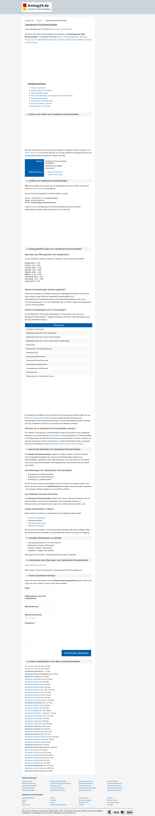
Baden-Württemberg (28, 798)
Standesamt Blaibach (33, 763)
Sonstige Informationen (39, 98)
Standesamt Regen (32, 682)
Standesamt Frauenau (33, 752)
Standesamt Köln (27, 781)
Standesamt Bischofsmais (34, 679)
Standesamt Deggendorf (37, 518)
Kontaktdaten (55, 435)
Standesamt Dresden (85, 786)
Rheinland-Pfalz (84, 802)
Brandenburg (26, 805)
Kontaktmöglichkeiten (71, 37)
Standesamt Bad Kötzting (34, 755)
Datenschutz (44, 811)
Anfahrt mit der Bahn (54, 174)
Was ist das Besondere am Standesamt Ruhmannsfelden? (52, 96)
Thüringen (110, 805)
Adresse (60, 37)
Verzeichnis (92, 811)
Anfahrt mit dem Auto (55, 172)
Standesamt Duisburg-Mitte (87, 788)
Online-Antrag (38, 188)
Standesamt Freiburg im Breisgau (60, 783)
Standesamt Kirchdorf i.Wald (35, 739)
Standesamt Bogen (32, 750)
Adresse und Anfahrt (38, 88)
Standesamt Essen (56, 786)
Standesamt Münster (85, 790)
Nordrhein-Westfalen (85, 800)
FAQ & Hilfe (26, 811)
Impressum (34, 811)
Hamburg (53, 800)
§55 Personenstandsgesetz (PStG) (37, 418)
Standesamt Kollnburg (33, 687)
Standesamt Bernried (33, 684)
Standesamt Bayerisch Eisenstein (37, 737)
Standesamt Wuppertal (86, 783)
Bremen (52, 798)
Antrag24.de (29, 20)
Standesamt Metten (32, 708)
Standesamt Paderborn (114, 790)
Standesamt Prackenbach (34, 716)
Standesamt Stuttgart (28, 790)
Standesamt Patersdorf (33, 666)
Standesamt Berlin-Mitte (29, 786)
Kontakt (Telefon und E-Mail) (41, 90)
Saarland (81, 805)
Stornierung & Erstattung (72, 811)
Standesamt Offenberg (33, 705)
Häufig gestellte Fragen (39, 93)
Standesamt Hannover (29, 783)
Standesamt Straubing (36, 526)
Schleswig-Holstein (113, 802)
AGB (61, 811)
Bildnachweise (54, 811)
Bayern (39, 20)
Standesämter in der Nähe (40, 106)
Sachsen (110, 798)
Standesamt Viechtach (33, 692)
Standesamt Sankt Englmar (35, 690)
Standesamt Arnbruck (33, 697)
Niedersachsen (83, 798)
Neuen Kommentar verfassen (41, 103)
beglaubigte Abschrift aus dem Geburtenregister (66, 444)
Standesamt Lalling (32, 721)
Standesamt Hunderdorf (34, 724)
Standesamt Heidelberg (57, 790)
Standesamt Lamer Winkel (34, 768)
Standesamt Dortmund (86, 781)
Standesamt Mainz (113, 781)
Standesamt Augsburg (114, 786)
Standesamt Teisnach (33, 669)
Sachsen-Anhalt (112, 800)
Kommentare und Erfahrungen (61, 29)
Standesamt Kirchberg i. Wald (36, 713)
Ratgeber (100, 811)
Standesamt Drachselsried (34, 700)
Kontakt (84, 811)
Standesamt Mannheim (114, 783)
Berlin (24, 802)
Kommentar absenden (76, 653)
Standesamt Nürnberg (57, 788)
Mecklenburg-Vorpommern (58, 805)
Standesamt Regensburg (37, 523)
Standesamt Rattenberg (33, 731)
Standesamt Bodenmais (33, 695)
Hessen (52, 802)
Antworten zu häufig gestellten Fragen (63, 40)
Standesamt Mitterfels (33, 742)
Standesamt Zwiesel (32, 718)
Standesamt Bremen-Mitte (58, 781)
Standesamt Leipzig (28, 788)
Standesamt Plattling (32, 760)
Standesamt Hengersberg (34, 758)
